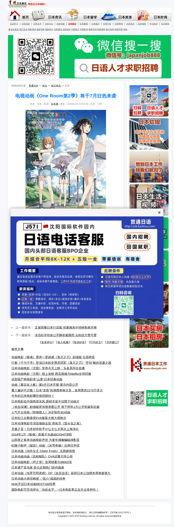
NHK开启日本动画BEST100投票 (33, 484)
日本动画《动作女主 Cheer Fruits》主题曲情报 (43, 451)
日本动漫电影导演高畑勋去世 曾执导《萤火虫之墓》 (47, 423)
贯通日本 (33, 85)
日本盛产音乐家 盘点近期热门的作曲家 (37, 467)
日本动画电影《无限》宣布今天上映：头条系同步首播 (48, 368)
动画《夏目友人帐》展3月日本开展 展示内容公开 (44, 384)
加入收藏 (63, 342)
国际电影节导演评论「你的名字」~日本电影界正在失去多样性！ (55, 489)
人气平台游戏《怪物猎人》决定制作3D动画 (40, 412)
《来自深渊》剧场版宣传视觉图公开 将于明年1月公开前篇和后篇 (55, 407)
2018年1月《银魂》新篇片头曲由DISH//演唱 (41, 434)
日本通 (54, 104)
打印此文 (95, 342)
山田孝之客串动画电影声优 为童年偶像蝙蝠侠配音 (45, 440)
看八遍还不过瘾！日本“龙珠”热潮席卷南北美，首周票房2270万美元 (57, 390)
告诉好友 (79, 342)
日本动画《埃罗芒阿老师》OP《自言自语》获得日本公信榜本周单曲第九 (61, 473)
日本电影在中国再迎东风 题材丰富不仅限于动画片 (45, 401)
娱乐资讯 (56, 85)
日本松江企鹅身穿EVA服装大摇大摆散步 (38, 418)
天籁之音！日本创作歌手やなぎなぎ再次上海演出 (45, 429)
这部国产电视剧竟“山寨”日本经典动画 (36, 379)
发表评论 (46, 342)
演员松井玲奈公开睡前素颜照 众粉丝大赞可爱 (66, 335)
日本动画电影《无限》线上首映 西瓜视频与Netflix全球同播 (51, 374)
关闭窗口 (112, 342)
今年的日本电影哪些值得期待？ (32, 396)
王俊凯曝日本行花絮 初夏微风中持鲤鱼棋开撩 (66, 327)
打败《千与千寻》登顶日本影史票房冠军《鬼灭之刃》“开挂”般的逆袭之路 (61, 363)
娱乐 (44, 85)
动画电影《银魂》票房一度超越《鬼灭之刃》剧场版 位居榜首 (53, 357)
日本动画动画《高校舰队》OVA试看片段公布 (42, 456)
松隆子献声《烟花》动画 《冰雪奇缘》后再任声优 (45, 445)
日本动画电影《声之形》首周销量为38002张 (41, 462)
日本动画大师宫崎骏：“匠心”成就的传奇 (38, 478)
